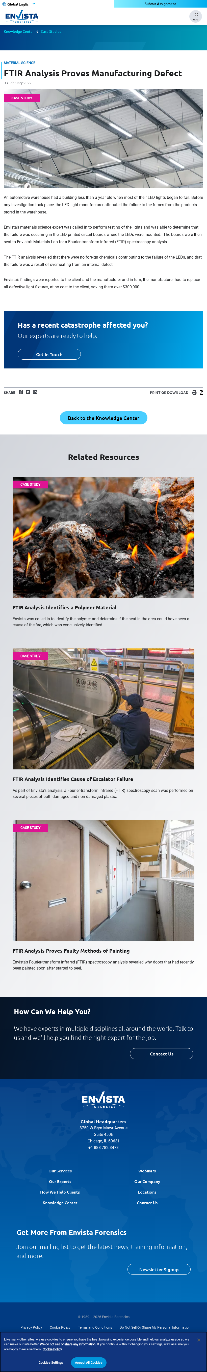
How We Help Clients (60, 1192)
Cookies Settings (51, 1362)
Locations (147, 1192)
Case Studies (51, 31)
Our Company (147, 1181)
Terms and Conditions (95, 1327)
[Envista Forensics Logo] (103, 1100)
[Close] (198, 1340)
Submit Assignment (160, 3)
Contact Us (161, 1053)
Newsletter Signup (159, 1269)
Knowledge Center (19, 31)
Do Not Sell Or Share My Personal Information (155, 1327)
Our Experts (60, 1181)
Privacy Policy (31, 1327)
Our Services (60, 1170)
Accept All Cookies (88, 1362)
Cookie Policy (60, 1327)
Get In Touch (49, 354)
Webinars (147, 1170)
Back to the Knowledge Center (103, 418)
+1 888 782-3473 (103, 1147)
